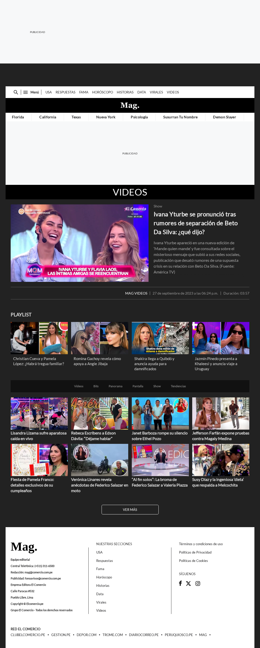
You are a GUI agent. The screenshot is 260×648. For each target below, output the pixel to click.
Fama (83, 92)
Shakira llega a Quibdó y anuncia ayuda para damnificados (154, 363)
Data (141, 92)
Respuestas (65, 92)
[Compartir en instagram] (198, 585)
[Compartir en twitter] (188, 585)
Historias (125, 92)
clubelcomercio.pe (28, 635)
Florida (18, 117)
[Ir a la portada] (24, 548)
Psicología (139, 117)
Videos (173, 92)
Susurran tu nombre (180, 117)
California (47, 117)
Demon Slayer (224, 117)
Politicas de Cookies (193, 561)
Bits (96, 386)
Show (158, 206)
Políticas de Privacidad (195, 552)
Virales (156, 92)
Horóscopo (102, 92)
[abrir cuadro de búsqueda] (16, 92)
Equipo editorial (20, 559)
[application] (80, 243)
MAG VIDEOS (136, 293)
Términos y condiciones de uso (201, 544)
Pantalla (138, 386)
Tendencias (178, 386)
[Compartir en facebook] (180, 584)
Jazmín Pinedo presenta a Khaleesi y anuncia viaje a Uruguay (216, 363)
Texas (76, 117)
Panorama (115, 386)
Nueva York (105, 117)
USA (48, 92)
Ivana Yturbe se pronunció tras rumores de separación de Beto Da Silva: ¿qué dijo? (196, 222)
